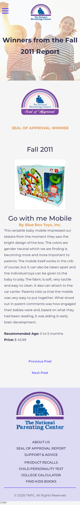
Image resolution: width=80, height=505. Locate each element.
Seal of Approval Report (41, 448)
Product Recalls (41, 462)
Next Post (40, 373)
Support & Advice (41, 455)
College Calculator (41, 475)
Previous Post (40, 361)
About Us (41, 442)
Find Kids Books (41, 481)
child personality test (41, 469)
